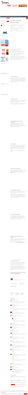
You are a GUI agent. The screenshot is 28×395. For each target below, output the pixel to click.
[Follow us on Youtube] (8, 18)
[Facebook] (7, 18)
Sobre (21, 16)
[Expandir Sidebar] (27, 18)
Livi (13, 318)
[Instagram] (6, 18)
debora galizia (13, 363)
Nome (11, 380)
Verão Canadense (16, 276)
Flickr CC (20, 48)
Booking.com (17, 273)
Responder (13, 317)
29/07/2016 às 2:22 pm (18, 369)
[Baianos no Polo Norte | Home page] (5, 2)
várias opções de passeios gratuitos (20, 242)
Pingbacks (17, 299)
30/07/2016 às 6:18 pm (17, 349)
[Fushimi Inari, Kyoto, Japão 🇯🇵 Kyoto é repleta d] (7, 28)
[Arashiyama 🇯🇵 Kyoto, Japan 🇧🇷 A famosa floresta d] (3, 30)
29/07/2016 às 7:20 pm (17, 363)
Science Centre (19, 241)
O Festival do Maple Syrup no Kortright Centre (12, 294)
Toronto (4, 16)
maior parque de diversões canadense (15, 123)
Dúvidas (19, 16)
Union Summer (20, 194)
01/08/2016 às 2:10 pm (17, 330)
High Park (14, 216)
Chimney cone (22, 196)
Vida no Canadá (15, 16)
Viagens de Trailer (11, 16)
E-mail (18, 380)
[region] (14, 393)
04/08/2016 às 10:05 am (16, 318)
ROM (16, 241)
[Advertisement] (14, 12)
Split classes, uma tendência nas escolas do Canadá (22, 294)
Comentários (13, 299)
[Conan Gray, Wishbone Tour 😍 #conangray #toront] (3, 28)
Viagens (7, 16)
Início (1, 16)
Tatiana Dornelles (13, 330)
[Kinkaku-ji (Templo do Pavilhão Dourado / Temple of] (7, 30)
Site (11, 382)
